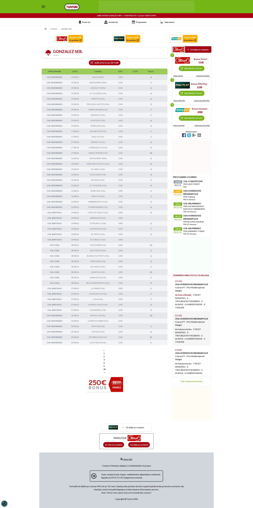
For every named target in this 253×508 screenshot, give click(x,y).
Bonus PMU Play (179, 101)
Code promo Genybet (202, 125)
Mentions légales (119, 465)
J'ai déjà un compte (139, 444)
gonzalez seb (66, 29)
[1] (182, 60)
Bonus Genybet (179, 125)
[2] (182, 85)
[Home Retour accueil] (72, 7)
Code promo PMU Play (202, 101)
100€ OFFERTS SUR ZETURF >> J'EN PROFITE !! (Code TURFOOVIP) (126, 15)
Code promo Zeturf (203, 76)
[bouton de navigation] (43, 6)
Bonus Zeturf (178, 76)
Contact (106, 465)
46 (104, 369)
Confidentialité (135, 465)
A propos (147, 465)
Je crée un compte (113, 444)
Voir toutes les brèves (191, 381)
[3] (182, 110)
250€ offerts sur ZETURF (106, 62)
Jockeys (54, 29)
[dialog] (4, 504)
